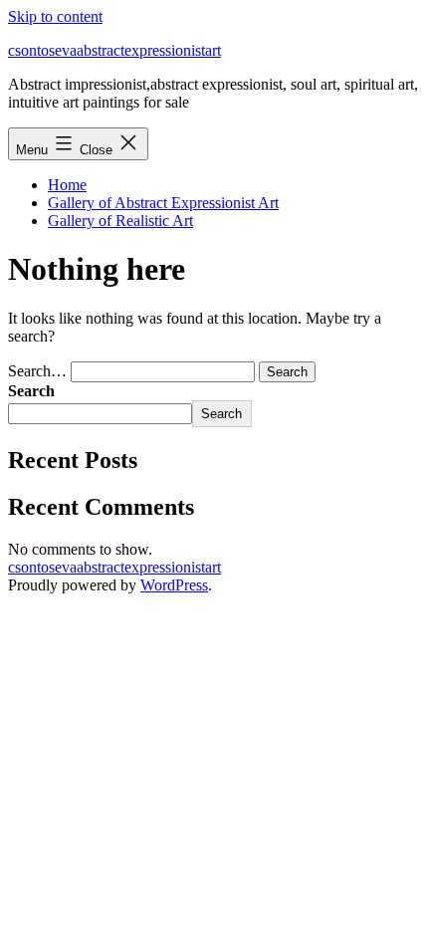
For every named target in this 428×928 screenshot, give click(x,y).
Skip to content (55, 16)
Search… (37, 370)
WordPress (174, 585)
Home (67, 184)
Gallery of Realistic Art (120, 220)
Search (31, 390)
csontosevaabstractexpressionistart (114, 50)
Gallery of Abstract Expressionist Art (163, 202)
